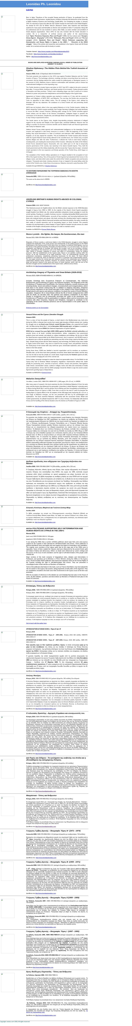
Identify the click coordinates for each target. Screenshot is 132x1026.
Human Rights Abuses (48, 229)
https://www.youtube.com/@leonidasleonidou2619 (53, 51)
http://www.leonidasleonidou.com (41, 56)
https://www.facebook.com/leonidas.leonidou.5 (48, 54)
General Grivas (46, 372)
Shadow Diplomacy (51, 166)
